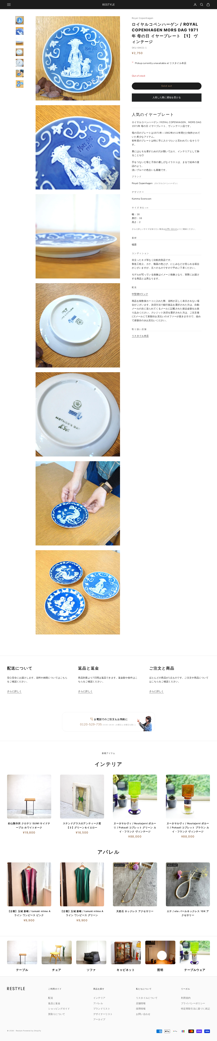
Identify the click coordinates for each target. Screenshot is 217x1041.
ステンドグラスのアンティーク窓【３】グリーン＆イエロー (82, 825)
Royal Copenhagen (142, 18)
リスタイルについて (147, 998)
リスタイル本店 (140, 336)
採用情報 (141, 1008)
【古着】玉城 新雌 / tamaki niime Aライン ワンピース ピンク (29, 913)
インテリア (99, 998)
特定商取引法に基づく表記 (195, 1008)
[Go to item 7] (20, 84)
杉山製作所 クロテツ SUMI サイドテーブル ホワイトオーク (29, 825)
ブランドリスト (101, 1008)
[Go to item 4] (20, 52)
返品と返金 (54, 1003)
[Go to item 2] (20, 31)
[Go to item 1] (20, 20)
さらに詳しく (14, 691)
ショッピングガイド (59, 1008)
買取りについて (56, 1014)
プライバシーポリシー (193, 1003)
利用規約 (186, 998)
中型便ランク (140, 294)
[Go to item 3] (20, 41)
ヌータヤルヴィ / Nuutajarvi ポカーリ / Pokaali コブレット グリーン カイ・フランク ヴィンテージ (135, 827)
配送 (50, 998)
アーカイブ (99, 1019)
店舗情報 (141, 1003)
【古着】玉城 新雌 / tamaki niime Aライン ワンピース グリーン (82, 913)
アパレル (98, 1003)
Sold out (166, 86)
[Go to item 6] (20, 73)
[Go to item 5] (20, 63)
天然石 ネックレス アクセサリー (135, 911)
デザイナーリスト (103, 1014)
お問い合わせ (171, 229)
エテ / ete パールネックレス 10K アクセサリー (188, 913)
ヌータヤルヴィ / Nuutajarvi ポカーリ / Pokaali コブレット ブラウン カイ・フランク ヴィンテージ (188, 827)
